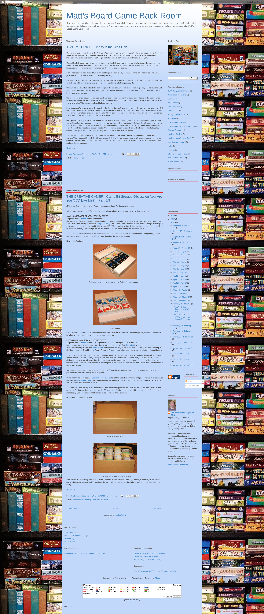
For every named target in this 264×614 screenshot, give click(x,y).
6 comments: (112, 496)
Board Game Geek (83, 380)
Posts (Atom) (120, 515)
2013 (173, 215)
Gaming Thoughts (175, 130)
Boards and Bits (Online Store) (146, 556)
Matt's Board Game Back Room (124, 15)
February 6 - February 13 (183, 337)
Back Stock (172, 99)
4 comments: (113, 154)
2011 (173, 222)
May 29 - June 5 (180, 262)
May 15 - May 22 (180, 269)
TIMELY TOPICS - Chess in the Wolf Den (96, 47)
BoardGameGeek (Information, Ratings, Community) (84, 553)
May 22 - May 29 (180, 266)
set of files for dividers (102, 378)
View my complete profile (178, 464)
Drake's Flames (70, 532)
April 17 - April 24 (180, 279)
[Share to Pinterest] (138, 154)
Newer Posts (73, 509)
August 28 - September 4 (183, 242)
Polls (170, 146)
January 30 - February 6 (182, 342)
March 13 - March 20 (181, 297)
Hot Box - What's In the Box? (179, 138)
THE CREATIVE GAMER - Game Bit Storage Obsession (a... (181, 318)
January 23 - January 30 (182, 348)
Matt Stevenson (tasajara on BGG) (182, 414)
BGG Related (173, 103)
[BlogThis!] (130, 154)
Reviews (171, 150)
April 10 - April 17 (180, 283)
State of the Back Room (177, 154)
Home (115, 509)
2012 (173, 219)
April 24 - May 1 (179, 276)
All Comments (193, 386)
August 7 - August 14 (181, 248)
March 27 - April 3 (180, 290)
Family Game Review (176, 114)
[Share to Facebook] (135, 154)
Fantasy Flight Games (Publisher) (147, 559)
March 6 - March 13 (181, 300)
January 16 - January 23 (182, 354)
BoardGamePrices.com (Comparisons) (149, 553)
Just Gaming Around (176, 142)
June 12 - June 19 (180, 255)
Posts (189, 381)
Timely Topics (78, 158)
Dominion (130, 345)
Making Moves (69, 542)
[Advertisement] (115, 175)
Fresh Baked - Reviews (177, 122)
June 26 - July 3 (179, 252)
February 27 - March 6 (182, 304)
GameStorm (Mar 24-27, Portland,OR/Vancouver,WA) (155, 571)
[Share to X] (133, 154)
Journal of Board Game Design (76, 535)
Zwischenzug (69, 539)
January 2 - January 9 (182, 365)
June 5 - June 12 (180, 259)
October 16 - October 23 (182, 231)
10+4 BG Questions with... (178, 91)
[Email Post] (123, 154)
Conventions (173, 111)
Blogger (158, 578)
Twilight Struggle (102, 224)
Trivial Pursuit (97, 348)
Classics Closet (174, 107)
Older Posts (156, 509)
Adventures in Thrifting (82, 500)
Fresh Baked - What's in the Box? (181, 126)
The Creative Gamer (100, 500)
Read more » (71, 148)
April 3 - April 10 (179, 286)
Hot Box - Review (175, 134)
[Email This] (128, 154)
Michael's (84, 219)
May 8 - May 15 (179, 272)
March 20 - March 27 (181, 293)
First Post (172, 118)
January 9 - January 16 (182, 359)
